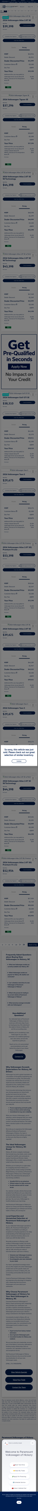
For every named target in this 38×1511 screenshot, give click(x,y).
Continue (19, 761)
